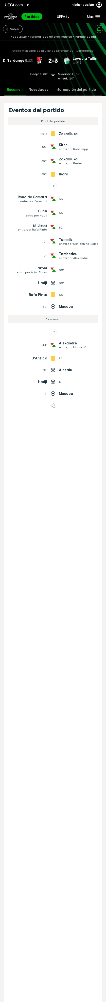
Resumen (15, 90)
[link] (32, 16)
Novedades (39, 90)
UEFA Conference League (10, 16)
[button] (92, 16)
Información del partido (75, 90)
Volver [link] (14, 29)
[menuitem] (36, 16)
